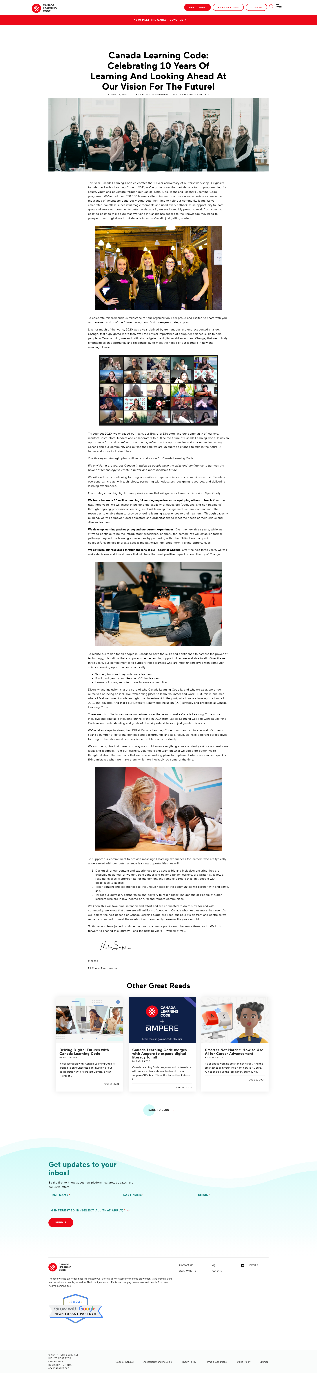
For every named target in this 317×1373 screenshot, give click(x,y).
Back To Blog (158, 1109)
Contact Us (186, 1265)
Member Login (228, 7)
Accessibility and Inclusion (157, 1361)
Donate (256, 7)
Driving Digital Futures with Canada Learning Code (84, 1051)
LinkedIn (252, 1265)
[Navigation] (279, 8)
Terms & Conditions (216, 1361)
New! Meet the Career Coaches (158, 19)
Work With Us (187, 1271)
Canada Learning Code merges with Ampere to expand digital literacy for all (159, 1053)
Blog (213, 1265)
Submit (61, 1222)
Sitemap (264, 1361)
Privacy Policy (188, 1361)
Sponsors (216, 1271)
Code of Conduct (125, 1361)
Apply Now (197, 7)
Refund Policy (243, 1361)
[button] (90, 1210)
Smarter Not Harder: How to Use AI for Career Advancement (234, 1051)
